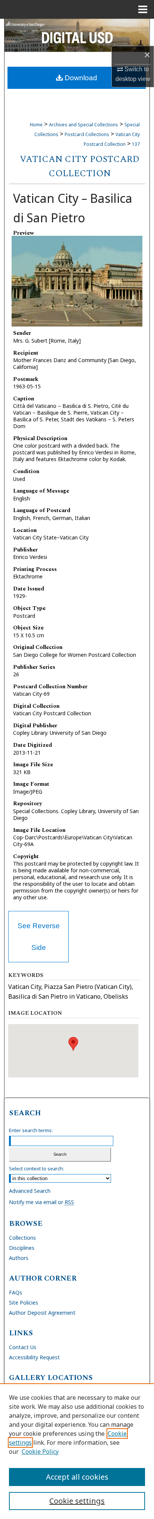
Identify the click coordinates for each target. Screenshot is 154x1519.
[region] (77, 1451)
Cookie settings (77, 1501)
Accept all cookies (77, 1477)
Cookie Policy (40, 1451)
